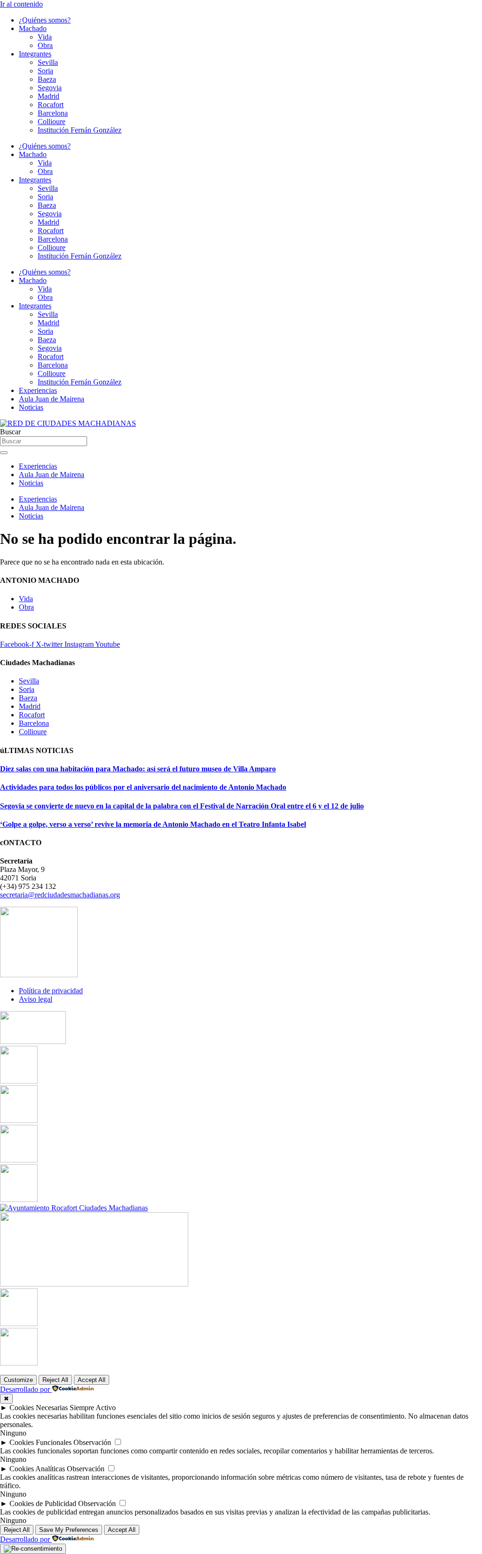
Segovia (50, 88)
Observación (92, 1442)
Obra (45, 45)
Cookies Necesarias (38, 1408)
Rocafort (51, 105)
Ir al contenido (21, 4)
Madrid (48, 96)
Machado (33, 28)
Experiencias (38, 390)
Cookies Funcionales (40, 1442)
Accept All (91, 1379)
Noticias (31, 407)
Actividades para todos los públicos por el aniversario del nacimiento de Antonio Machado (143, 787)
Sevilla (48, 62)
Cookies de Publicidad (42, 1503)
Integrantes (35, 54)
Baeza (47, 79)
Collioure (51, 122)
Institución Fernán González (79, 130)
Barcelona (53, 113)
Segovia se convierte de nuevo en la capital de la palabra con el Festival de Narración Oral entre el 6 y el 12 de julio (182, 806)
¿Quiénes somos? (45, 20)
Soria (45, 71)
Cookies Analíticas (37, 1469)
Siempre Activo (93, 1408)
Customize (18, 1379)
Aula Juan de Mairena (51, 399)
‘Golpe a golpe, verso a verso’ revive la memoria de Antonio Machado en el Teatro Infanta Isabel (153, 824)
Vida (45, 37)
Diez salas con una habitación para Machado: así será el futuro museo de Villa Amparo (138, 769)
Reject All (55, 1379)
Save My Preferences (68, 1529)
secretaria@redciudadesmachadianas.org (60, 895)
